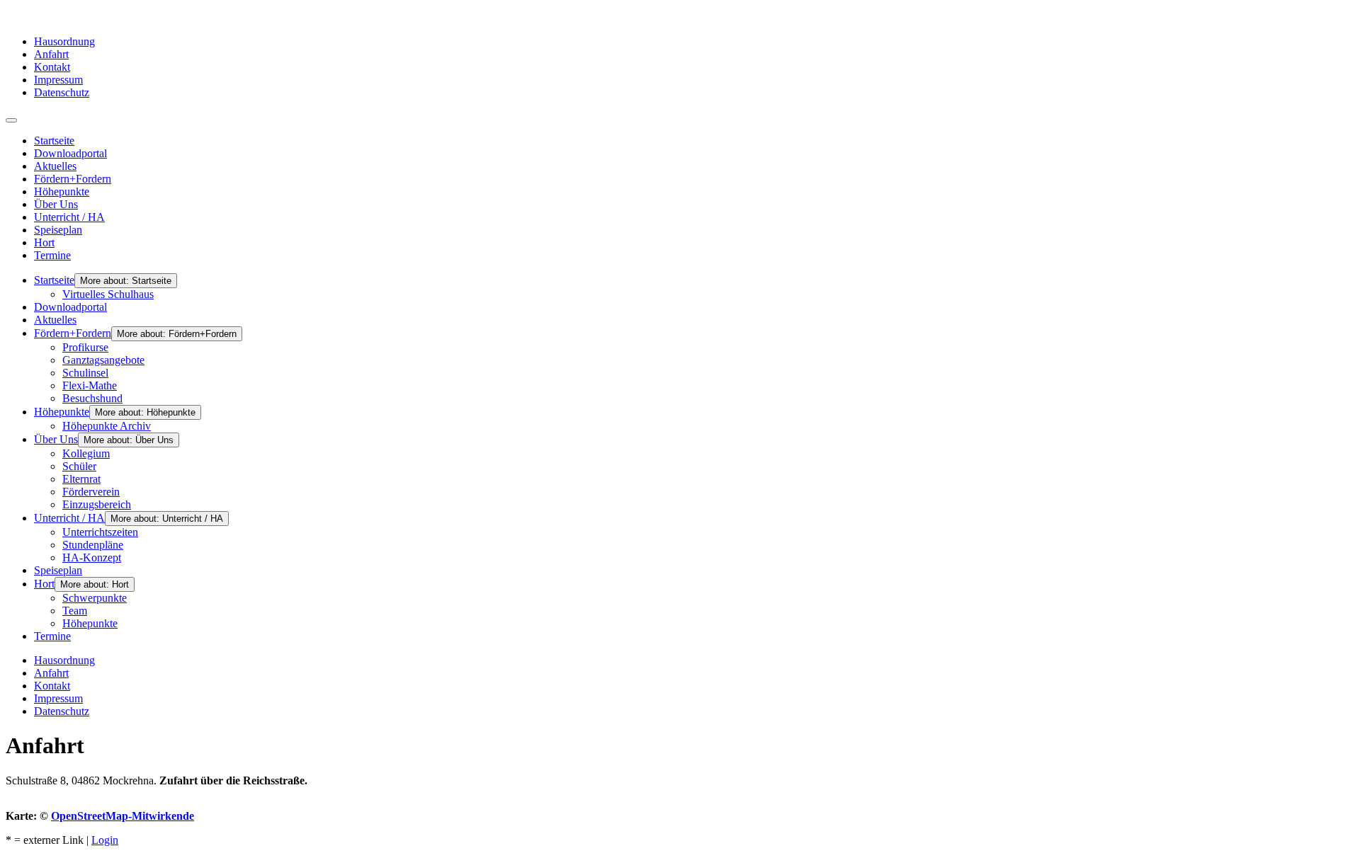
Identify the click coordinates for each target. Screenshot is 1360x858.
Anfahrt (51, 54)
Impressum (58, 80)
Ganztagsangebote (103, 360)
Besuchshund (92, 398)
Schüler (79, 466)
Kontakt (52, 67)
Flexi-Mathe (89, 385)
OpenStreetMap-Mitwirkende (122, 816)
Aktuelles (55, 166)
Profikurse (85, 347)
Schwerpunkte (94, 598)
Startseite (54, 141)
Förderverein (91, 492)
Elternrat (81, 479)
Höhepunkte (61, 191)
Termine (52, 255)
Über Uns (56, 204)
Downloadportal (70, 153)
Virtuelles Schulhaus (108, 294)
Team (74, 611)
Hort (44, 242)
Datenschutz (61, 92)
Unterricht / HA (69, 217)
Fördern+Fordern (72, 179)
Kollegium (86, 453)
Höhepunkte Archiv (106, 426)
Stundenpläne (92, 545)
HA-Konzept (91, 557)
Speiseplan (58, 230)
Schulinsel (85, 373)
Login (104, 840)
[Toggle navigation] (11, 120)
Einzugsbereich (96, 504)
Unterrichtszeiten (100, 532)
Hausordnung (64, 41)
